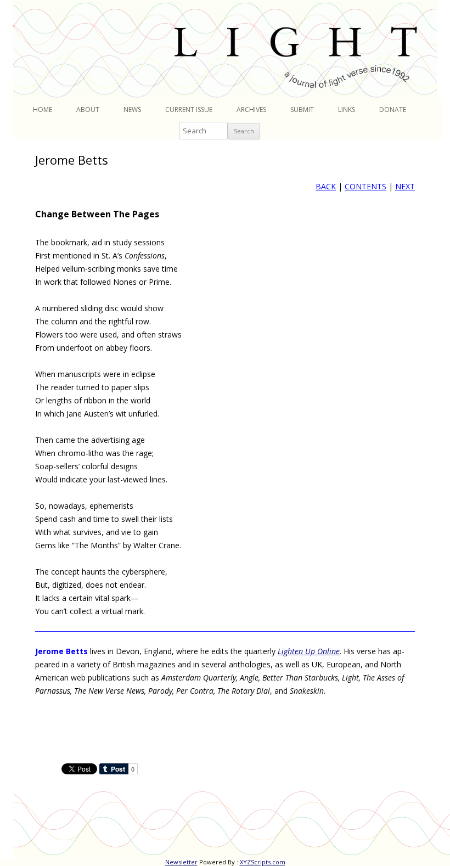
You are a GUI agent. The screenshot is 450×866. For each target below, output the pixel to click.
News (132, 109)
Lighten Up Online (309, 651)
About (87, 109)
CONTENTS (365, 186)
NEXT (405, 186)
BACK (326, 186)
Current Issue (188, 109)
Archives (251, 109)
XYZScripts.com (262, 862)
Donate (392, 109)
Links (346, 109)
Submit (302, 109)
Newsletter (181, 862)
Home (42, 109)
